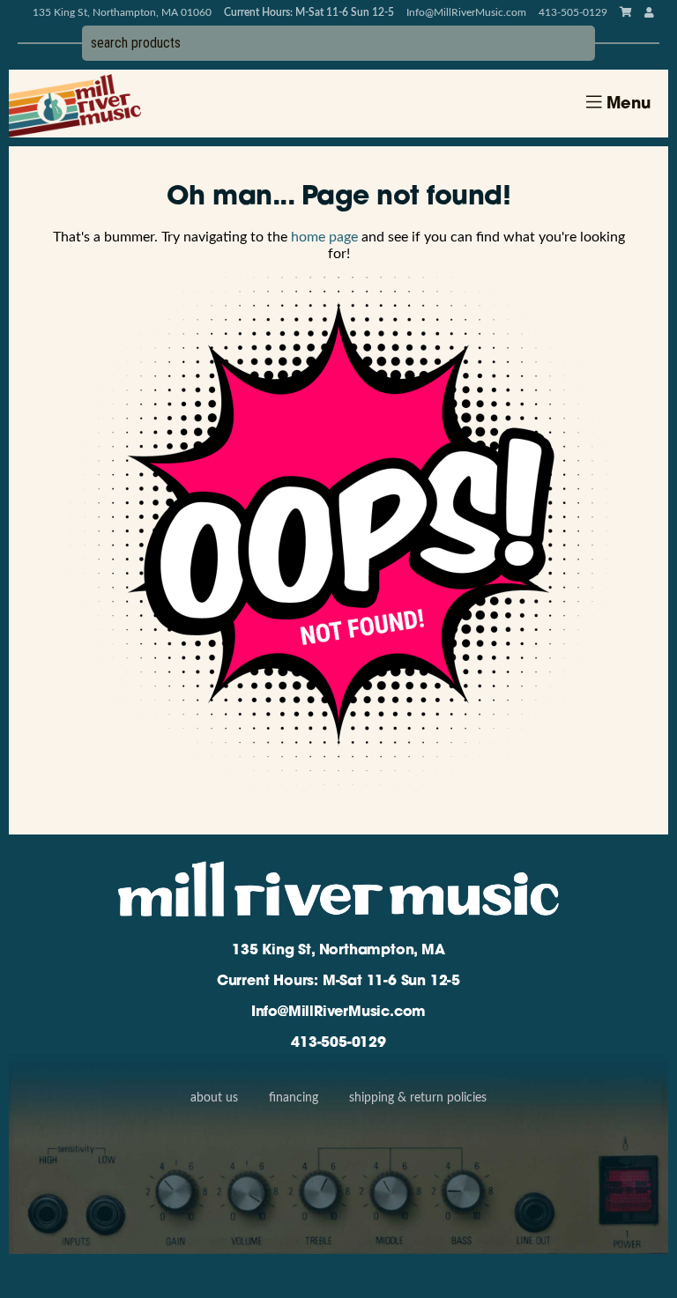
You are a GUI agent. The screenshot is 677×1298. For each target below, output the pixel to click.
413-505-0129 (338, 1043)
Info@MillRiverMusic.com (466, 12)
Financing (293, 1098)
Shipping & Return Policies (418, 1098)
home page (324, 237)
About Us (214, 1098)
